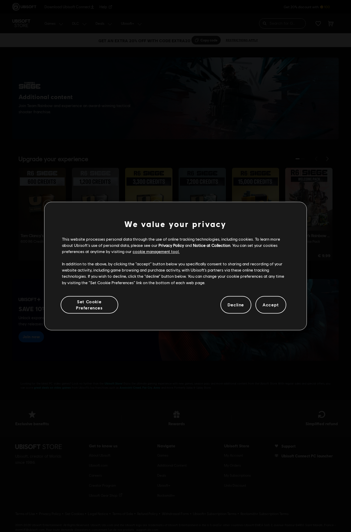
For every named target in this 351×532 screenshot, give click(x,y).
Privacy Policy (171, 245)
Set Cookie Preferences (89, 304)
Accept (271, 304)
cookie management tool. (156, 251)
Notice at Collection (211, 245)
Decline (236, 304)
